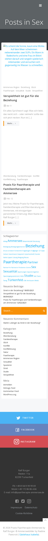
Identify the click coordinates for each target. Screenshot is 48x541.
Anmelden (7, 384)
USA (24, 280)
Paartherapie (8, 90)
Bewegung (6, 247)
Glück (33, 87)
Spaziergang (7, 276)
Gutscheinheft (30, 254)
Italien (5, 257)
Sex (33, 267)
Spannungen (22, 272)
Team (39, 276)
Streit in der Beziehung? (13, 290)
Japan (10, 257)
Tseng (5, 280)
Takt (35, 276)
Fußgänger (34, 251)
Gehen (5, 254)
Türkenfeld (15, 280)
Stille (22, 276)
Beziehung (25, 87)
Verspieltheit (37, 90)
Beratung (36, 241)
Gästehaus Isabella (28, 534)
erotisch (11, 251)
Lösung (15, 257)
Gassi (43, 251)
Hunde (37, 254)
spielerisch (16, 276)
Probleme (22, 267)
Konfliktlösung (9, 179)
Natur (5, 352)
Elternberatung (9, 176)
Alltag (5, 241)
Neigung (21, 257)
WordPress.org (9, 394)
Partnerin (14, 267)
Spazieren (7, 365)
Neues (26, 257)
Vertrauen (30, 280)
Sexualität (20, 90)
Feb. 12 (10, 198)
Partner (32, 262)
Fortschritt (18, 251)
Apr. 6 (9, 105)
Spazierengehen (33, 272)
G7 (40, 251)
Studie (28, 90)
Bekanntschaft (28, 241)
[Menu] (40, 5)
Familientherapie (24, 176)
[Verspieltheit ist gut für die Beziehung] (24, 64)
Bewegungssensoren (18, 247)
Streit (5, 368)
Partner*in (7, 267)
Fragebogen (26, 251)
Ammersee (15, 241)
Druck (5, 251)
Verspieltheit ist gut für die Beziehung (19, 293)
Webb (37, 280)
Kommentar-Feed (11, 391)
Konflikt (36, 176)
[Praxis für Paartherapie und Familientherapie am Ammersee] (24, 152)
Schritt (28, 267)
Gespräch (20, 254)
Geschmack (13, 254)
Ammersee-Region (11, 87)
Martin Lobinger (10, 323)
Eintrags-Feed (9, 388)
